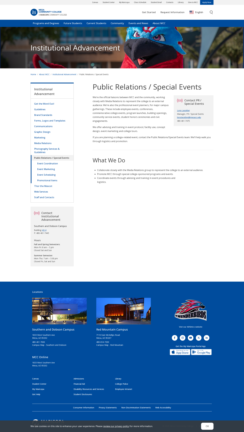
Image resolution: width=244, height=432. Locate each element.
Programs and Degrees (46, 23)
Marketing (39, 137)
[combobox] (198, 12)
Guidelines (39, 109)
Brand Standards (43, 115)
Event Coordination (47, 163)
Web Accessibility (163, 407)
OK (207, 426)
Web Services (41, 191)
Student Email (156, 2)
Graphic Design (42, 131)
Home (33, 74)
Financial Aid (79, 384)
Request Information (172, 12)
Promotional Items (47, 180)
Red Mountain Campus (112, 329)
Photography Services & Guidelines (47, 150)
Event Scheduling (46, 174)
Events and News (138, 23)
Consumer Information (83, 407)
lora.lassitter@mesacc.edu (189, 117)
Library (181, 2)
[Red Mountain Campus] (123, 312)
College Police (121, 384)
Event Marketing (46, 169)
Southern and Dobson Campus (53, 329)
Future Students (73, 23)
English (199, 12)
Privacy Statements (108, 407)
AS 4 (44, 230)
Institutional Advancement (75, 48)
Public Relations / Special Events (51, 157)
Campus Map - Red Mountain (109, 345)
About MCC (159, 23)
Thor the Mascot (43, 186)
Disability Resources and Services (89, 389)
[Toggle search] (211, 12)
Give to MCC (193, 2)
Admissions (79, 378)
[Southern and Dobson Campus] (59, 312)
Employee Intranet (123, 389)
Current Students (96, 23)
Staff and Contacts (44, 197)
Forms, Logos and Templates (49, 120)
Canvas (95, 2)
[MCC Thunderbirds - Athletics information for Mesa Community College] (190, 310)
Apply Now (206, 2)
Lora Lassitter (183, 110)
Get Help (36, 394)
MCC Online (40, 357)
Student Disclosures (83, 394)
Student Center (109, 2)
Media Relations (43, 143)
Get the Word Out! (44, 103)
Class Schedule (140, 2)
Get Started (149, 12)
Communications (43, 126)
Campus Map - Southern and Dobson (49, 345)
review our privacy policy (116, 426)
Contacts (169, 2)
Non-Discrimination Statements (136, 407)
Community (117, 23)
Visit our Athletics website (190, 326)
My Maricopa (124, 2)
